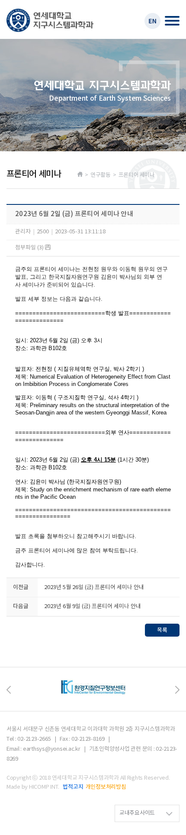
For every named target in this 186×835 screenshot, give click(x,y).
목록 (162, 630)
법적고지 (73, 787)
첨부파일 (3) (30, 248)
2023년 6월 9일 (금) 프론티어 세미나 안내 (92, 606)
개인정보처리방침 (106, 787)
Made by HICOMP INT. (32, 787)
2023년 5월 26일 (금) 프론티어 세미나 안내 (94, 587)
